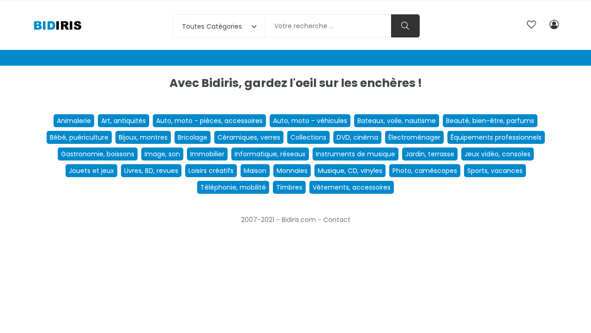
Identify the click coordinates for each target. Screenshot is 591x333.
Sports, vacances (495, 170)
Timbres (289, 187)
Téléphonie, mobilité (233, 187)
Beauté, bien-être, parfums (490, 120)
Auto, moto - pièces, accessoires (209, 120)
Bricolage (192, 137)
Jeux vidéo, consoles (497, 154)
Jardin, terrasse (429, 154)
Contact (336, 219)
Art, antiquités (123, 120)
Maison (255, 170)
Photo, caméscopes (424, 170)
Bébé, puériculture (79, 137)
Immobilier (207, 154)
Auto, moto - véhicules (310, 120)
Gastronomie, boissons (97, 154)
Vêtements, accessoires (352, 187)
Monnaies (292, 170)
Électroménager (414, 137)
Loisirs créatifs (211, 170)
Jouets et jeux (91, 170)
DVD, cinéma (357, 137)
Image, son (162, 154)
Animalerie (74, 120)
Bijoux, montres (143, 137)
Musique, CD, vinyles (350, 170)
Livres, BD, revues (151, 170)
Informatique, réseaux (270, 154)
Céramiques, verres (248, 137)
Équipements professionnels (496, 137)
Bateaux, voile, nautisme (396, 120)
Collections (308, 137)
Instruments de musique (355, 154)
